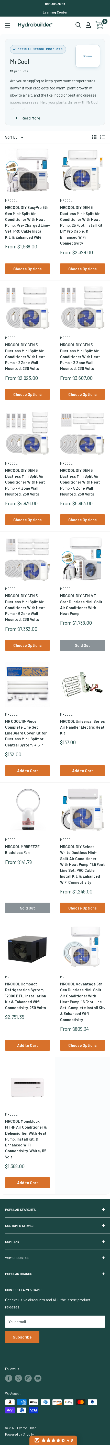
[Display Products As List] (102, 137)
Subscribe (22, 1336)
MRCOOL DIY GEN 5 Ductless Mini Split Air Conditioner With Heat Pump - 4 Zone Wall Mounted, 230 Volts (25, 482)
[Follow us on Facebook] (8, 1378)
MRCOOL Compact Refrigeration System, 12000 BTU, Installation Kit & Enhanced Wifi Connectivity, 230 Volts (25, 996)
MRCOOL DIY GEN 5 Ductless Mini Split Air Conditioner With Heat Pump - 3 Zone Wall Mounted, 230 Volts (80, 356)
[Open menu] (7, 25)
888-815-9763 (55, 4)
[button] (53, 1440)
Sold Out (82, 645)
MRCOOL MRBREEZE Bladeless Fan (22, 849)
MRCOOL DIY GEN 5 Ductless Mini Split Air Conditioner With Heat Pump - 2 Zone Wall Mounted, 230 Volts (25, 356)
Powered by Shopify (19, 1434)
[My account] (88, 25)
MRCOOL (11, 200)
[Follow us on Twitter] (18, 1378)
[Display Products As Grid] (94, 137)
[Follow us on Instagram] (28, 1378)
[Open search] (78, 25)
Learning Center (55, 12)
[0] (99, 25)
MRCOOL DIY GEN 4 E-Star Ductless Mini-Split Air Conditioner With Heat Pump (81, 604)
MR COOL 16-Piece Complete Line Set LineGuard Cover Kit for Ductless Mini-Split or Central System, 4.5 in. (26, 733)
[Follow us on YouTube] (37, 1378)
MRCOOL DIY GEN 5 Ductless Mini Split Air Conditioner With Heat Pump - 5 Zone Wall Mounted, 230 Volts (80, 482)
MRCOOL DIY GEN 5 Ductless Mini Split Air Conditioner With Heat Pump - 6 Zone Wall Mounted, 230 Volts (25, 607)
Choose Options (27, 268)
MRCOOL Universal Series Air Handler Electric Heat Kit (82, 727)
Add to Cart (27, 770)
